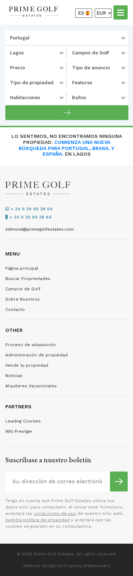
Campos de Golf (22, 288)
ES (81, 13)
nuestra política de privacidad (37, 519)
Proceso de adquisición (30, 344)
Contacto (15, 309)
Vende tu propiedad (26, 365)
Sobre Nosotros (22, 299)
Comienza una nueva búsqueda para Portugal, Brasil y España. (66, 148)
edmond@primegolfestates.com (39, 229)
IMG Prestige (18, 431)
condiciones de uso (55, 513)
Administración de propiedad (36, 354)
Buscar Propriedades (27, 278)
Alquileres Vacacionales (31, 385)
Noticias (13, 375)
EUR (101, 13)
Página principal (21, 268)
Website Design (39, 565)
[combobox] (66, 38)
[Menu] (120, 12)
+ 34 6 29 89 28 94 (31, 208)
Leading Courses (23, 421)
